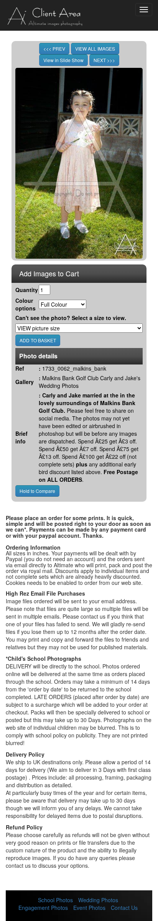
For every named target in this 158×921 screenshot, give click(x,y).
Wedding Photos (98, 900)
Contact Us (124, 907)
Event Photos (89, 907)
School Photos (55, 900)
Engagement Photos (43, 907)
